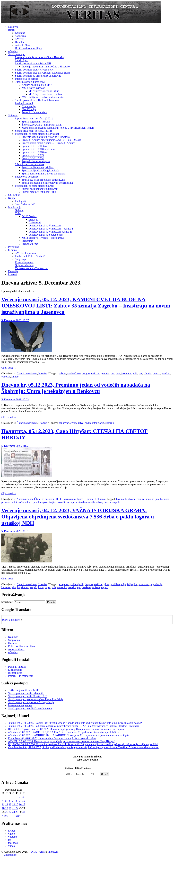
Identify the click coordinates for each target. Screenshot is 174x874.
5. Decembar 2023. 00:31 (15, 531)
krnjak (33, 587)
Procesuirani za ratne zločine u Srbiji (34, 185)
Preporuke (13, 246)
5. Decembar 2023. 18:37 (15, 320)
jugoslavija (156, 584)
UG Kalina (14, 194)
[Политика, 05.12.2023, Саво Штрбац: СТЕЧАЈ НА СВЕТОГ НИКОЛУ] (26, 476)
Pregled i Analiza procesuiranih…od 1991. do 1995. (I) (51, 139)
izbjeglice (132, 584)
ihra (118, 373)
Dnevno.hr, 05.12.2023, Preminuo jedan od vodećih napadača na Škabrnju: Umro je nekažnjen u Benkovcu (75, 388)
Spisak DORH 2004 (33, 158)
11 (3, 804)
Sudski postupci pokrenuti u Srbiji (40, 188)
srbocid (147, 373)
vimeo (11, 833)
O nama (12, 250)
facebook (13, 842)
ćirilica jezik (77, 584)
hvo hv (140, 499)
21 (13, 808)
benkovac (64, 422)
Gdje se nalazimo (24, 265)
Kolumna (20, 32)
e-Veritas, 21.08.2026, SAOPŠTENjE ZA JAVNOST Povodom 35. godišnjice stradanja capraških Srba (63, 732)
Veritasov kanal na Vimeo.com (45, 225)
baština (62, 373)
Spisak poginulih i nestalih (36, 121)
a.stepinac (64, 584)
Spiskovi (13, 115)
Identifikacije (29, 109)
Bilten (11, 29)
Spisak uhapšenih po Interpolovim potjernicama (47, 182)
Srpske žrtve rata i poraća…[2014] (33, 130)
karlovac (164, 499)
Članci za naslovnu (27, 373)
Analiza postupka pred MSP (37, 84)
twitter (11, 830)
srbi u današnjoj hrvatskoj (89, 502)
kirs (14, 587)
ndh (135, 373)
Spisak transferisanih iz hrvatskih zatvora (43, 173)
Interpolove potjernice (26, 78)
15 (16, 804)
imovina (149, 499)
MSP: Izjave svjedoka (33, 87)
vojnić (104, 587)
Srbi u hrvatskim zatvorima (29, 164)
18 (3, 808)
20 (10, 808)
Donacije (13, 271)
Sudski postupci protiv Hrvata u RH (34, 69)
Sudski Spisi (21, 60)
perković (6, 502)
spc (72, 502)
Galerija (19, 210)
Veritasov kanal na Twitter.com (31, 268)
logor (47, 587)
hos (113, 373)
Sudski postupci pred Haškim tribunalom (37, 100)
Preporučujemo (30, 243)
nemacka (62, 587)
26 (6, 811)
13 (10, 804)
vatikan (96, 587)
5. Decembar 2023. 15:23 (15, 399)
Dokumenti (35, 222)
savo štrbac (63, 502)
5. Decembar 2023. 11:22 (15, 445)
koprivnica (23, 587)
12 (6, 804)
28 (13, 811)
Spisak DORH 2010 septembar (38, 149)
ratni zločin (98, 422)
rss (9, 839)
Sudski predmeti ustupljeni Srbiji (39, 191)
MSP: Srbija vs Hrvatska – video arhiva (43, 97)
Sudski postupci (16, 54)
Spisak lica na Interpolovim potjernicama (43, 179)
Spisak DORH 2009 (33, 155)
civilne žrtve (74, 373)
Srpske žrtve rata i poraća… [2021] (34, 118)
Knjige (11, 198)
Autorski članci (23, 45)
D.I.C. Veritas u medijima (28, 48)
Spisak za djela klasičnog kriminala (40, 170)
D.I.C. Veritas (29, 216)
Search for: (7, 602)
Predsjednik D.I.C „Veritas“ (30, 256)
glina (106, 584)
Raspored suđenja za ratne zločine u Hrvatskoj (40, 57)
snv (140, 373)
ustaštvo (166, 373)
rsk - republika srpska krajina (40, 502)
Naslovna (13, 26)
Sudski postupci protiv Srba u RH (33, 63)
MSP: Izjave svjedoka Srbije (44, 91)
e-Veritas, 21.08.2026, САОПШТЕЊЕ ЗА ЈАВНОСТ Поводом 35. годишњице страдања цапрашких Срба (68, 735)
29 (16, 811)
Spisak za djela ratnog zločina (38, 167)
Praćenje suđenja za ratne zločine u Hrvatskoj (46, 66)
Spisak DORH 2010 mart (35, 152)
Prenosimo (27, 240)
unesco (156, 373)
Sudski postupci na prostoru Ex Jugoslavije (38, 75)
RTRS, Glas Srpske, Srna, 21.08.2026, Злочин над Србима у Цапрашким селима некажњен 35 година (66, 729)
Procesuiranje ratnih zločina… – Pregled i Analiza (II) (50, 143)
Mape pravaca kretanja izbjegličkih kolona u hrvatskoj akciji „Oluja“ (58, 127)
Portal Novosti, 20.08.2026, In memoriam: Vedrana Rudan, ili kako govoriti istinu (52, 738)
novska (72, 587)
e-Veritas (19, 39)
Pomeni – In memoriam (34, 112)
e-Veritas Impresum (25, 253)
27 (10, 811)
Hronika (19, 42)
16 (20, 804)
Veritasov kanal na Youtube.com (46, 234)
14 (13, 804)
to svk (108, 502)
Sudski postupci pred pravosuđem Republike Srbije (42, 72)
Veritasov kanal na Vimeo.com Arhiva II (50, 231)
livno (41, 587)
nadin (88, 422)
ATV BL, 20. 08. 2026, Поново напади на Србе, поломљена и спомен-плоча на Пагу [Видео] (61, 741)
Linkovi (12, 274)
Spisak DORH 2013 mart (35, 146)
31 (23, 811)
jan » (18, 815)
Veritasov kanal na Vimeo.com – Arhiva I (51, 228)
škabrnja (109, 422)
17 (23, 804)
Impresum (53, 851)
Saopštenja (21, 35)
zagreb (15, 376)
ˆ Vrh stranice (8, 854)
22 (16, 808)
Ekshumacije (29, 106)
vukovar (5, 376)
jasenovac (126, 373)
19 (6, 808)
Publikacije (21, 201)
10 (23, 800)
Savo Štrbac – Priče (25, 204)
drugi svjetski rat (91, 373)
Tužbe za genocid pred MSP (30, 81)
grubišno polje (118, 584)
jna (157, 499)
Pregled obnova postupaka (36, 161)
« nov (5, 815)
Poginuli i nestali (24, 103)
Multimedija (14, 207)
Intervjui (33, 219)
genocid (105, 373)
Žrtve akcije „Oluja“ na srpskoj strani (42, 124)
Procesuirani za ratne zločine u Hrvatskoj (37, 133)
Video (18, 213)
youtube (12, 836)
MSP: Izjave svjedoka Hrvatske (45, 94)
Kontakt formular (24, 262)
